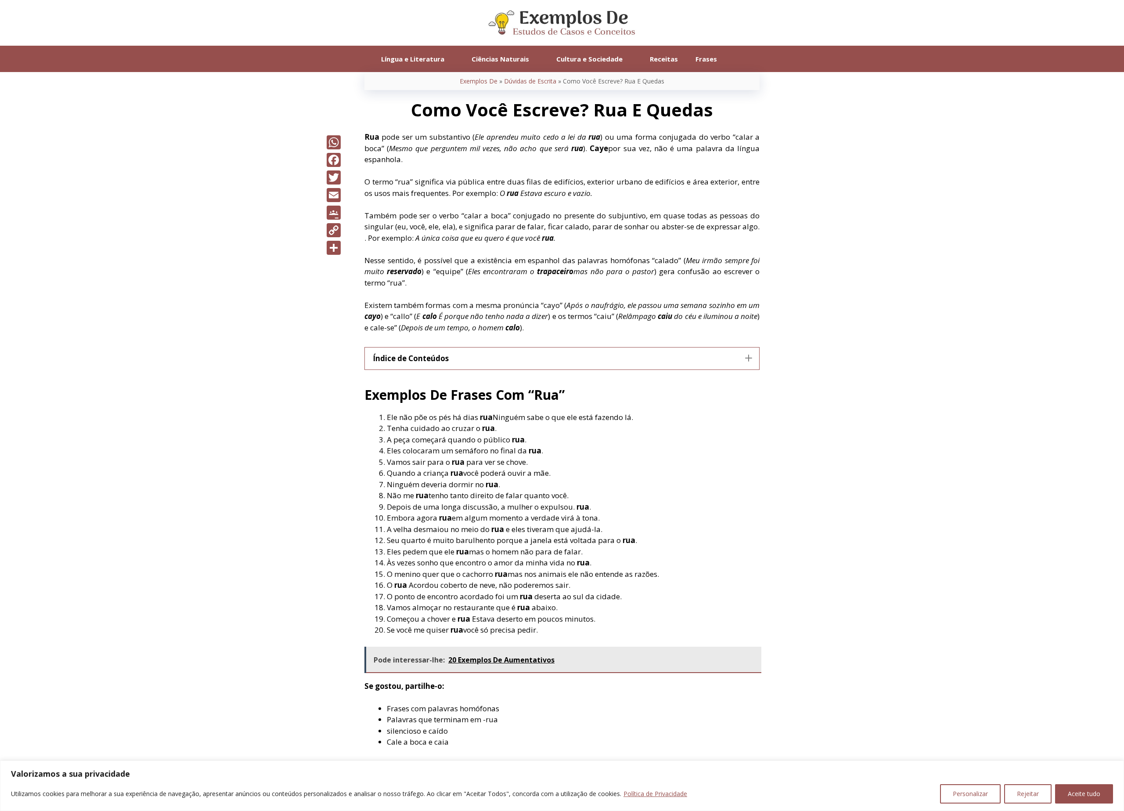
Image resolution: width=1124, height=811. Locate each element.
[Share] (333, 248)
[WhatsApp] (333, 142)
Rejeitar (1028, 793)
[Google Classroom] (333, 212)
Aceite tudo (1084, 793)
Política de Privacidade (655, 793)
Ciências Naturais (500, 58)
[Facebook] (333, 160)
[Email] (333, 195)
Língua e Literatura (412, 58)
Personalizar (970, 793)
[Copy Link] (333, 230)
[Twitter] (333, 177)
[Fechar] (1115, 768)
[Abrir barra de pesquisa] (739, 59)
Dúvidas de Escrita (530, 81)
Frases (706, 58)
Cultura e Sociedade (589, 58)
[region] (562, 785)
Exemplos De (478, 81)
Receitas (664, 58)
